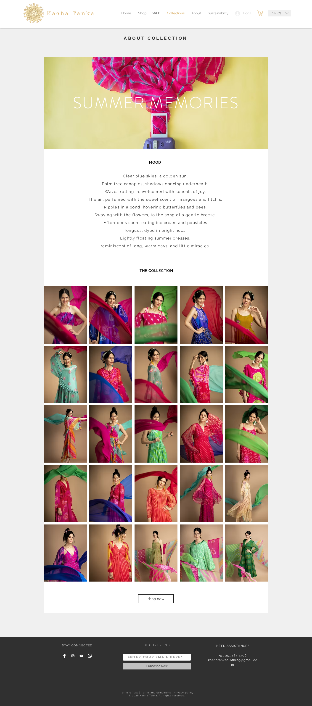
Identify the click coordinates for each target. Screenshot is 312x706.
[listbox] (279, 13)
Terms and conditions (156, 692)
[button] (260, 13)
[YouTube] (81, 656)
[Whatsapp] (90, 656)
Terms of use (129, 692)
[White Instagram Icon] (73, 656)
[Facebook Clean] (64, 656)
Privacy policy (183, 692)
